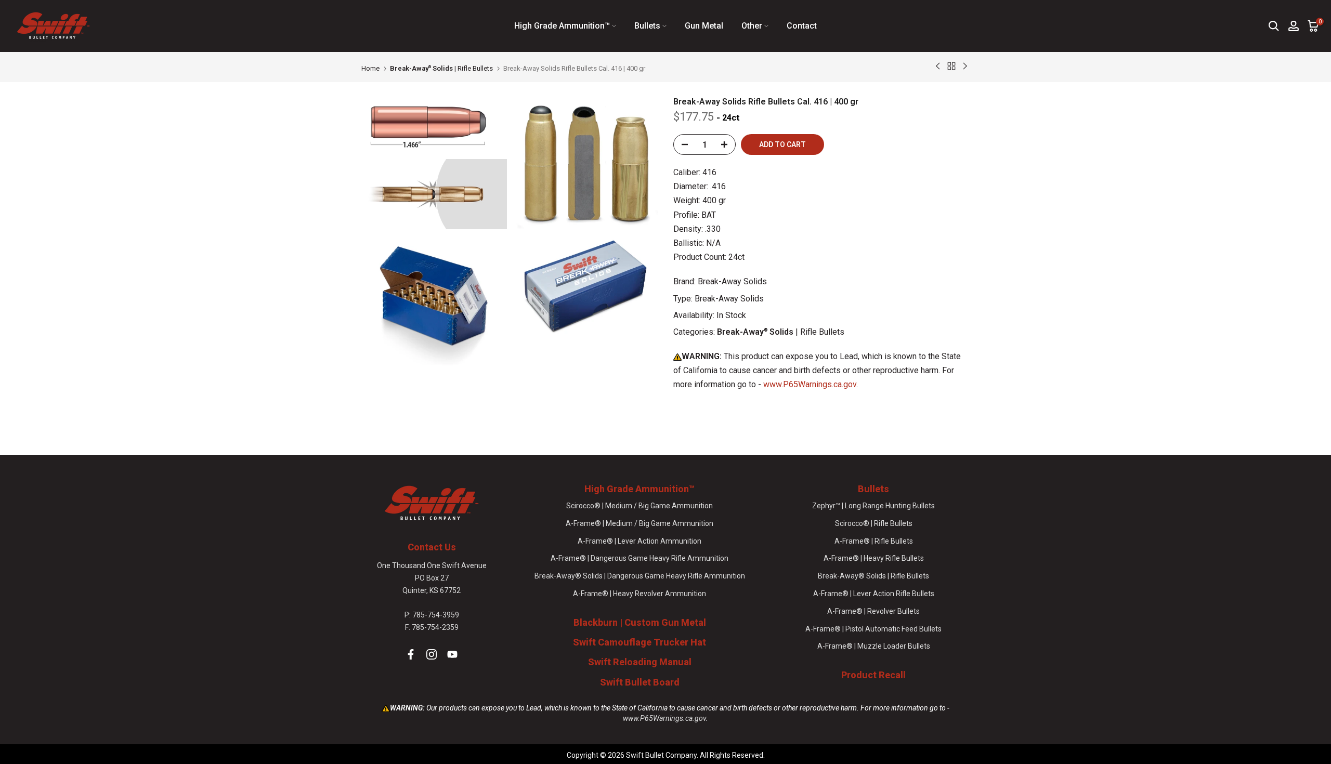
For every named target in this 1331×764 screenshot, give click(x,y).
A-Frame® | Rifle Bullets (873, 541)
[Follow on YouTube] (452, 654)
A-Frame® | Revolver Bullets (873, 611)
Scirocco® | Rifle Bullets (873, 523)
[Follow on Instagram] (431, 654)
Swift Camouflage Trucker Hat (639, 642)
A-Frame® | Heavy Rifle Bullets (874, 558)
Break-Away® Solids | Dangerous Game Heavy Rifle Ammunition (639, 576)
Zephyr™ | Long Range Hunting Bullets (873, 506)
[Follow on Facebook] (411, 654)
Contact (802, 26)
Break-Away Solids (732, 281)
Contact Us (432, 547)
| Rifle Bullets (441, 68)
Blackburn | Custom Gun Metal (639, 622)
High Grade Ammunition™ (562, 26)
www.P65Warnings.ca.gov (809, 384)
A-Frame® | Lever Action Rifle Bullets (873, 593)
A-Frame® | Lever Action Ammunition (639, 541)
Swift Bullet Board (640, 682)
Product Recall (873, 674)
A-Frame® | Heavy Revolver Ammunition (639, 593)
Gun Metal (704, 26)
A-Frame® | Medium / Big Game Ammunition (639, 523)
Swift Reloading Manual (639, 661)
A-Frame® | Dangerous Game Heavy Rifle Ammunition (639, 558)
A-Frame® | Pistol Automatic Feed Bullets (873, 629)
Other (751, 26)
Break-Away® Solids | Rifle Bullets (873, 576)
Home (370, 68)
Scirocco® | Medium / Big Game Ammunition (639, 506)
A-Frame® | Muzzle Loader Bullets (873, 646)
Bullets (647, 26)
